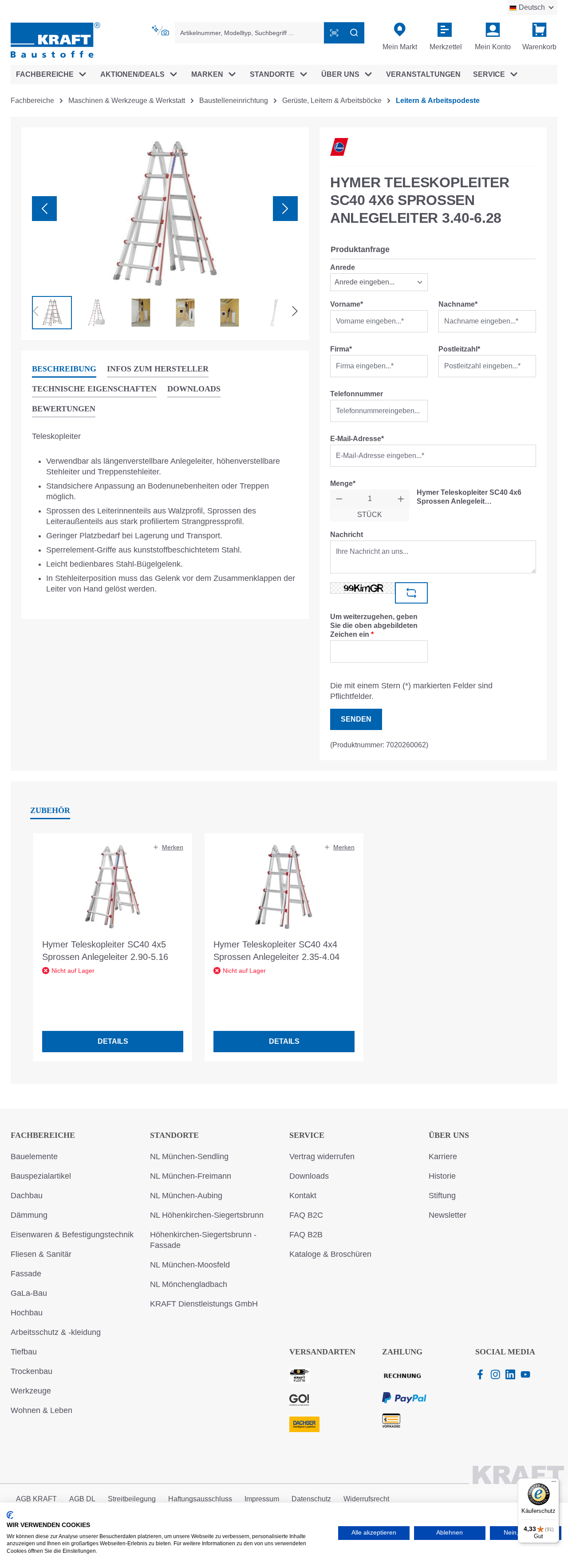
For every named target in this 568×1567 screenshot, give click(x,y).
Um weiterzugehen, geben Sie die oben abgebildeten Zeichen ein (374, 625)
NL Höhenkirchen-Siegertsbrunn (207, 1215)
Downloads (309, 1176)
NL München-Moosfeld (190, 1264)
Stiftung (442, 1195)
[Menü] (553, 1483)
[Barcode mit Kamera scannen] (334, 32)
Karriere (443, 1156)
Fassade (26, 1273)
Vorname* (346, 304)
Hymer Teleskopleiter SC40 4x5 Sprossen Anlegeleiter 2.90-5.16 (105, 950)
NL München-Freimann (190, 1176)
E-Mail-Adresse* (357, 438)
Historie (442, 1176)
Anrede (342, 267)
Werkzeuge (31, 1390)
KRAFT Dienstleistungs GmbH (204, 1303)
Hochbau (27, 1312)
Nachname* (457, 304)
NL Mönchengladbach (188, 1284)
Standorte (174, 1135)
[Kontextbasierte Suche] (161, 30)
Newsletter (447, 1215)
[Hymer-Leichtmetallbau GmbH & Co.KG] (339, 147)
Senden (356, 719)
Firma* (341, 349)
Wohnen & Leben (41, 1410)
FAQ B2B (306, 1234)
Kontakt (302, 1195)
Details (113, 1041)
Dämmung (29, 1215)
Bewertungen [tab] (63, 408)
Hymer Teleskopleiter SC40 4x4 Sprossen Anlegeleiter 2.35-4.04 (276, 950)
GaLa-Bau (29, 1293)
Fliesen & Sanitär (41, 1254)
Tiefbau (24, 1351)
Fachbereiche (43, 1135)
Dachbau (27, 1195)
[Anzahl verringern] (339, 498)
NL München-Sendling (189, 1156)
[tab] (64, 369)
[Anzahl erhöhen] (401, 498)
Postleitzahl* (459, 349)
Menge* (342, 483)
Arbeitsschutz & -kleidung (56, 1332)
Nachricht (346, 534)
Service (306, 1135)
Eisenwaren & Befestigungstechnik (72, 1234)
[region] (165, 233)
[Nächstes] (285, 208)
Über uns (449, 1135)
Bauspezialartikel (41, 1176)
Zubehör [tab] (50, 810)
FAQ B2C (306, 1215)
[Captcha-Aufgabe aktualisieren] (411, 593)
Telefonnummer (356, 394)
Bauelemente (34, 1156)
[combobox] (250, 32)
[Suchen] (354, 32)
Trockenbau (31, 1371)
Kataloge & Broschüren (330, 1254)
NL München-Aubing (186, 1195)
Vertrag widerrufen (322, 1156)
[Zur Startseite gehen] (55, 39)
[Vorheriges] (44, 208)
